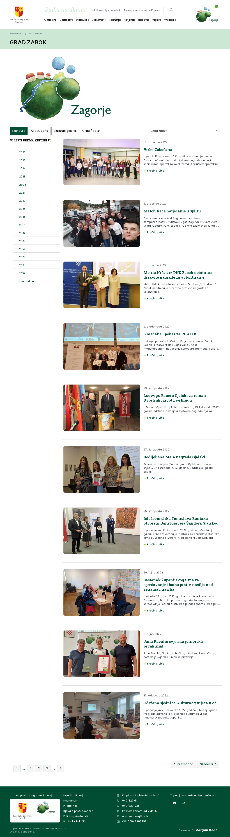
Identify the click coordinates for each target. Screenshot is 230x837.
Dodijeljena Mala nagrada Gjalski (174, 456)
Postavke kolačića (75, 821)
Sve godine (26, 281)
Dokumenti (99, 20)
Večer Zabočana (158, 149)
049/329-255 (131, 806)
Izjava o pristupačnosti (78, 811)
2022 (22, 184)
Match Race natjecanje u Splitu (172, 211)
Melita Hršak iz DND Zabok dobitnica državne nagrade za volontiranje (178, 275)
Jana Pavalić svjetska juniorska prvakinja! (173, 644)
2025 (22, 160)
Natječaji (129, 20)
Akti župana (39, 131)
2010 (22, 273)
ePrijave (154, 10)
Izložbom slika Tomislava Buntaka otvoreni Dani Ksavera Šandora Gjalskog (181, 521)
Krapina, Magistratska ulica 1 (140, 795)
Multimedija (101, 10)
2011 (21, 265)
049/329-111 (129, 800)
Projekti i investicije (163, 20)
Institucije (82, 20)
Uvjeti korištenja (73, 795)
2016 (22, 233)
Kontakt (116, 10)
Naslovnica (16, 33)
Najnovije (18, 131)
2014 (22, 249)
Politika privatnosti (75, 816)
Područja (115, 20)
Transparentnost (136, 10)
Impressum (70, 800)
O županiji (50, 20)
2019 (22, 209)
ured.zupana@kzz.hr (135, 816)
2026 (22, 152)
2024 (22, 168)
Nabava (143, 20)
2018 (22, 217)
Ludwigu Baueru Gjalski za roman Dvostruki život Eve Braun (175, 398)
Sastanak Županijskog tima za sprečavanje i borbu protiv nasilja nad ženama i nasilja (178, 584)
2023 (22, 176)
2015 (22, 241)
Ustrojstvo (66, 20)
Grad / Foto (91, 131)
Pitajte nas (70, 806)
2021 (22, 193)
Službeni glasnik (65, 131)
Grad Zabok (35, 33)
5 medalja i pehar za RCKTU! (170, 333)
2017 (22, 225)
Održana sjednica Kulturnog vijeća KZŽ (180, 702)
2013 (22, 257)
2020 (22, 201)
